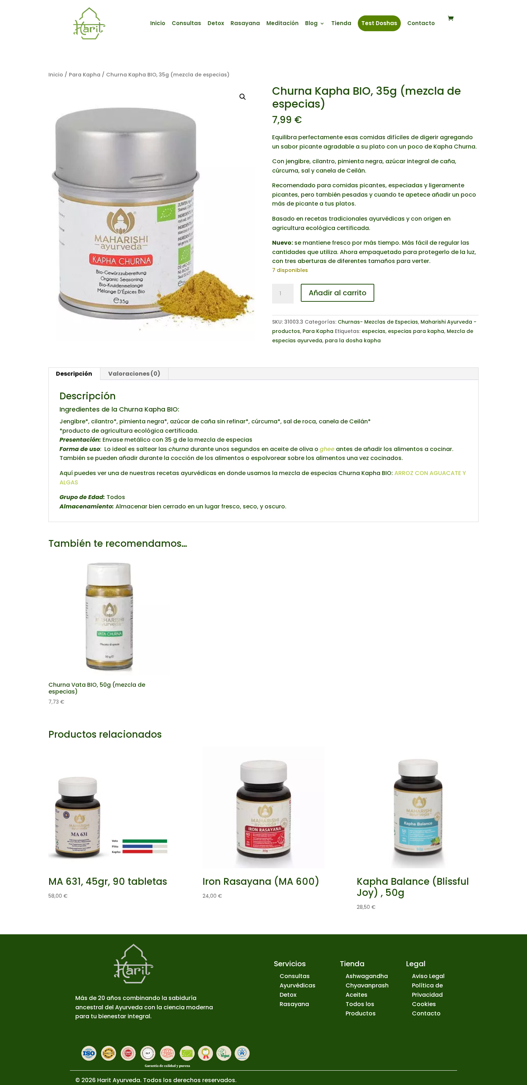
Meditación (282, 24)
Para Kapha (84, 74)
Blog (311, 24)
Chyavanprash (367, 985)
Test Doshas (379, 23)
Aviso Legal (428, 976)
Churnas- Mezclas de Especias (378, 321)
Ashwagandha (367, 976)
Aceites (356, 995)
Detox (216, 24)
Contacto (421, 24)
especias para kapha (416, 331)
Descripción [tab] (74, 374)
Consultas (186, 24)
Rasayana (245, 24)
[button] (242, 96)
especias (373, 331)
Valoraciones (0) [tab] (134, 374)
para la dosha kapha (353, 340)
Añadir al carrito (337, 293)
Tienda (341, 24)
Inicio (157, 24)
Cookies (424, 1004)
